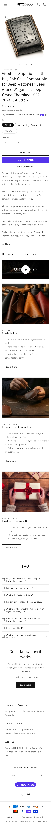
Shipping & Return (14, 723)
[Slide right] (32, 65)
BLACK (8, 125)
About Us (9, 741)
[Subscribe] (41, 775)
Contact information (40, 821)
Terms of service (11, 821)
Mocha (21, 125)
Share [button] (7, 244)
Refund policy (27, 817)
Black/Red (11, 132)
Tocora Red (36, 125)
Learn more (11, 461)
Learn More (11, 366)
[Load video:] (25, 269)
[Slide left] (20, 65)
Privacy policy (39, 817)
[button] (5, 4)
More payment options (25, 166)
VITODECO (16, 817)
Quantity (5, 137)
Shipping (5, 110)
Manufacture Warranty (16, 705)
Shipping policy (25, 821)
